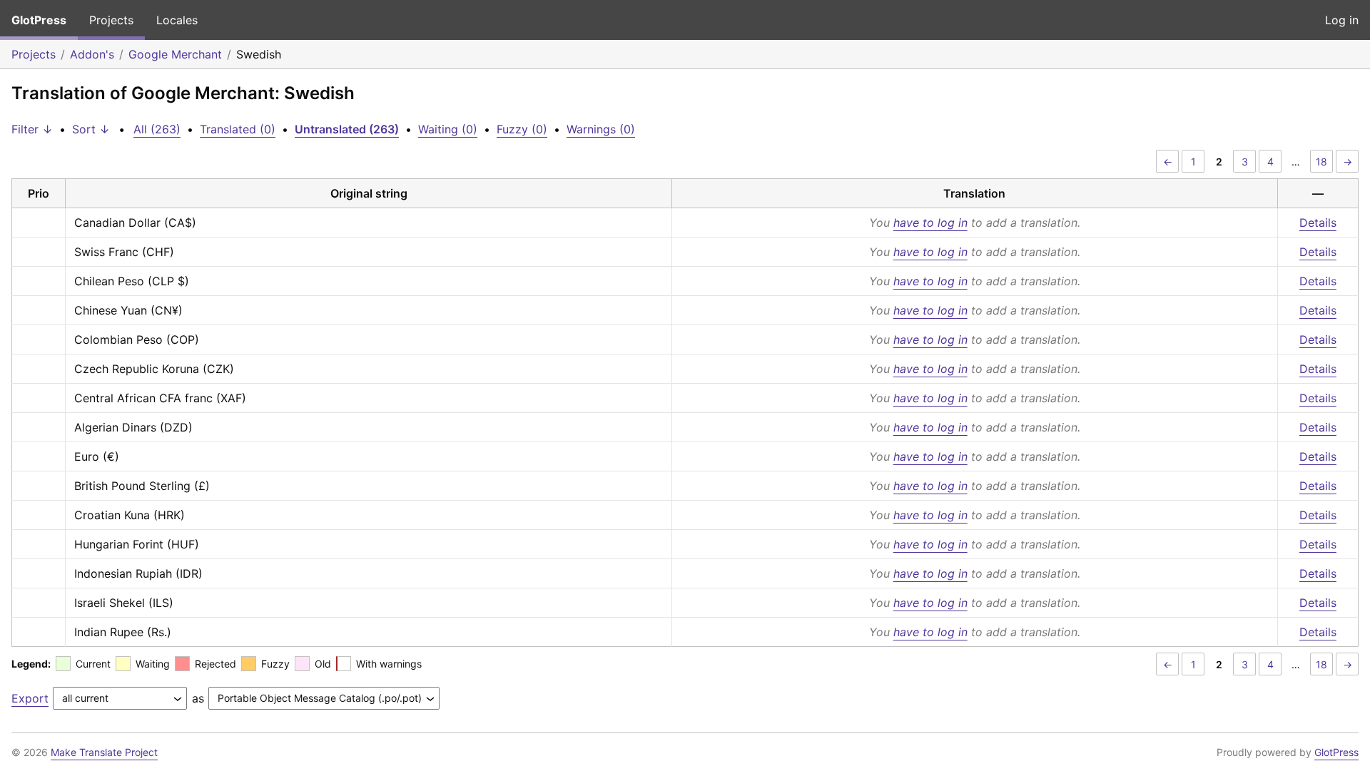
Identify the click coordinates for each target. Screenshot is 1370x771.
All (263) (157, 129)
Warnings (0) (601, 129)
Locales (177, 20)
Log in (1342, 20)
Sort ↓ (91, 129)
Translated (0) (237, 129)
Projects (111, 20)
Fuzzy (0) (522, 129)
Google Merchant (175, 54)
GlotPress (38, 20)
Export (30, 698)
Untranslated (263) (347, 129)
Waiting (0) (447, 129)
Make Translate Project (104, 752)
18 (1321, 161)
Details (1317, 222)
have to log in (930, 222)
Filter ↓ (32, 129)
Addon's (92, 54)
